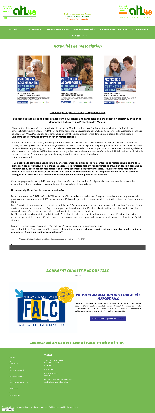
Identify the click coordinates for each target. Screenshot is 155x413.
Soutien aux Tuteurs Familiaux (77, 16)
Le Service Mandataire (56, 29)
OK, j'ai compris (8, 409)
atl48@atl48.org (49, 369)
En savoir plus (72, 407)
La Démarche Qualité (83, 29)
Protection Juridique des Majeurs (77, 14)
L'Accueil (13, 29)
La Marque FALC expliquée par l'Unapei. (108, 318)
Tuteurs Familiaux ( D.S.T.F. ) (112, 29)
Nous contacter (79, 35)
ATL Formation (139, 29)
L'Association (33, 29)
